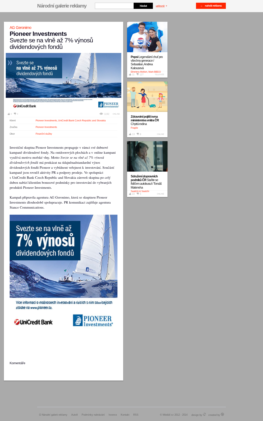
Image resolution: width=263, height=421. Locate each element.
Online (116, 114)
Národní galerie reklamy (61, 6)
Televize (159, 74)
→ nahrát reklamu (211, 5)
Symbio (204, 414)
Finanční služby (44, 134)
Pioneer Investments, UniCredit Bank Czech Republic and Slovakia (71, 120)
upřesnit (160, 5)
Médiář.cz (168, 414)
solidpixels (222, 414)
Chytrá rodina (145, 120)
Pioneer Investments (46, 127)
